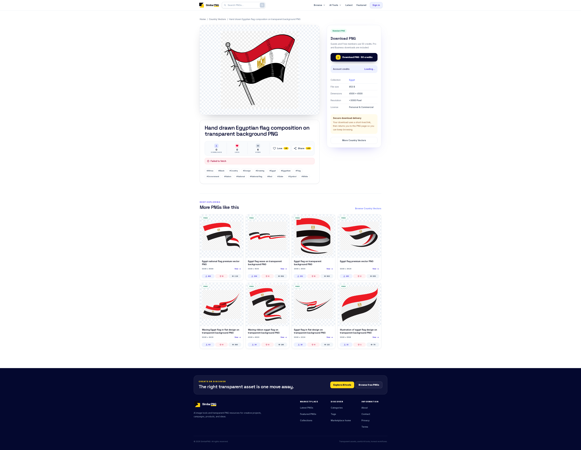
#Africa (210, 171)
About (364, 407)
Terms (364, 426)
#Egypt (272, 171)
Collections (306, 420)
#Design (247, 171)
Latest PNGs (306, 407)
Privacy (365, 420)
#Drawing (260, 171)
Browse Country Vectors (368, 208)
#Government (213, 176)
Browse (318, 5)
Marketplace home (341, 420)
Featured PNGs (308, 414)
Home (203, 19)
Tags (333, 414)
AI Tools (333, 5)
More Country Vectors (354, 140)
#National (240, 176)
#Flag (298, 171)
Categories (337, 407)
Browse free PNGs (369, 385)
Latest (349, 5)
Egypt (352, 80)
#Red (269, 176)
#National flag (256, 176)
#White (305, 176)
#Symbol (292, 176)
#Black (221, 171)
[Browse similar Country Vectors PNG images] (238, 219)
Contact (365, 414)
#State (280, 176)
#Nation (227, 176)
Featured (361, 5)
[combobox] (243, 5)
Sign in (376, 5)
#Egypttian (285, 171)
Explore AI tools (342, 385)
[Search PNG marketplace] (262, 5)
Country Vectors (217, 19)
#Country (234, 171)
